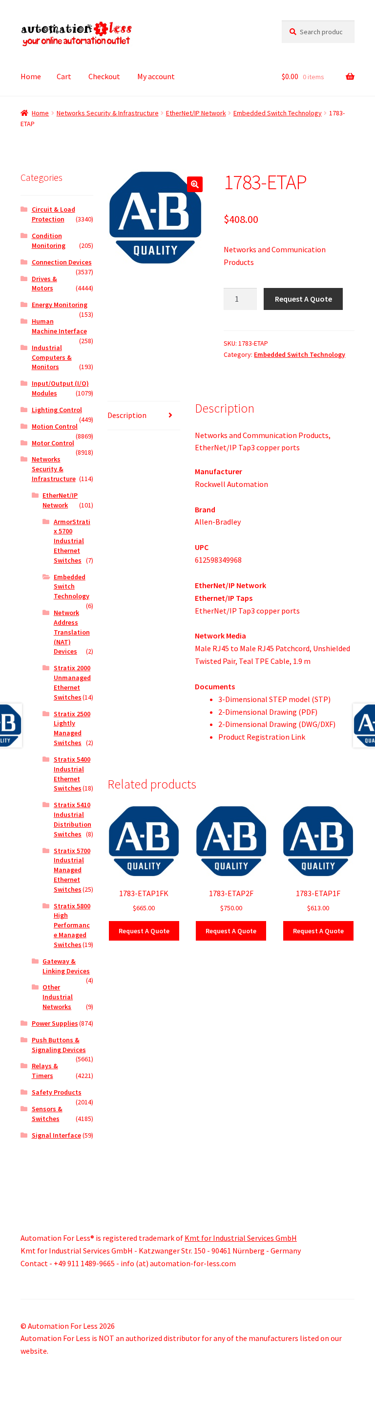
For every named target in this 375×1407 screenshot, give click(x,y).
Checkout (104, 76)
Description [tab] (126, 415)
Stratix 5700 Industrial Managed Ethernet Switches (72, 870)
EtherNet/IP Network (196, 113)
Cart (64, 76)
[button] (195, 184)
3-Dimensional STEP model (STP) (274, 699)
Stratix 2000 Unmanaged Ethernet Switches (72, 682)
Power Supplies (55, 1023)
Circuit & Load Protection (53, 214)
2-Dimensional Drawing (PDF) (267, 712)
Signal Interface (56, 1135)
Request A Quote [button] (144, 930)
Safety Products (57, 1092)
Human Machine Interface (59, 326)
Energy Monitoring (59, 304)
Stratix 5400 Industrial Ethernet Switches (72, 773)
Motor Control (53, 443)
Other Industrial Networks (57, 997)
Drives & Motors (44, 283)
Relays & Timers (45, 1070)
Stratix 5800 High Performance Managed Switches (72, 925)
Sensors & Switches (47, 1113)
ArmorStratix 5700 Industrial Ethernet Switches (72, 541)
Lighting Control (57, 409)
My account (156, 76)
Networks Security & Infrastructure (108, 113)
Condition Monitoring (48, 240)
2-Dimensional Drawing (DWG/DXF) (276, 724)
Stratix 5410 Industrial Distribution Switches (72, 819)
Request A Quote (303, 299)
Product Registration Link (261, 737)
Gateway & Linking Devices (66, 966)
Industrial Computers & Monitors (52, 357)
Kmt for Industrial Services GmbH (241, 1238)
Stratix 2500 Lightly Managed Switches (72, 728)
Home (31, 76)
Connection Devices (62, 262)
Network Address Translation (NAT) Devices (72, 632)
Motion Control (55, 426)
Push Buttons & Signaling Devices (59, 1044)
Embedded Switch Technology (277, 113)
